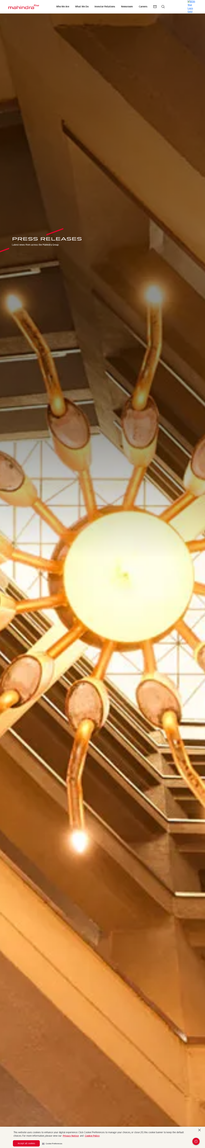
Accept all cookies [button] (26, 1143)
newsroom (127, 6)
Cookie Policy (92, 1135)
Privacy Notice (71, 1135)
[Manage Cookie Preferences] (196, 1141)
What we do (82, 6)
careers (143, 6)
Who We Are (62, 6)
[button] (52, 1142)
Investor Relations (105, 6)
